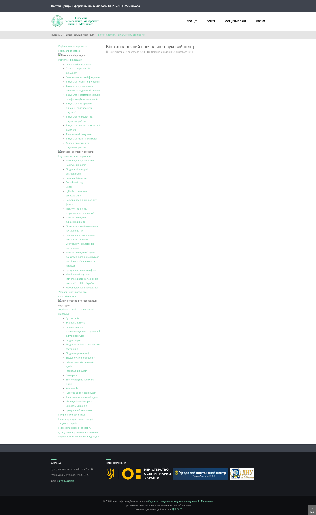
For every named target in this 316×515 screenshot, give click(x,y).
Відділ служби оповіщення (80, 357)
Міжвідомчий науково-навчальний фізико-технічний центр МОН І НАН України (82, 279)
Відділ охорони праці (77, 353)
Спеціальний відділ (76, 406)
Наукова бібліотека (76, 178)
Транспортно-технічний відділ (82, 397)
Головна (55, 35)
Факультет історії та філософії (83, 81)
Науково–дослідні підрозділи (79, 35)
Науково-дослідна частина (80, 160)
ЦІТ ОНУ (177, 509)
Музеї (69, 186)
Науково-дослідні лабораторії (82, 287)
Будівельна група (75, 322)
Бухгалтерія (72, 318)
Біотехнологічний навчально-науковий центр (150, 46)
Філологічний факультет (79, 134)
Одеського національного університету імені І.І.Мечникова (180, 501)
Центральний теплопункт (79, 410)
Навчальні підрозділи (70, 59)
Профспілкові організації (72, 414)
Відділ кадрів (73, 340)
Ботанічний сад (74, 182)
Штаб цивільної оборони (79, 401)
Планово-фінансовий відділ (81, 392)
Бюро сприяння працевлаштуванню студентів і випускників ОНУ (83, 331)
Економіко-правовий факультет (83, 77)
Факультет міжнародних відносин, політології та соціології (79, 108)
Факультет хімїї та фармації (81, 138)
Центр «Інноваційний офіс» (81, 270)
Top (312, 512)
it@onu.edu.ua (66, 480)
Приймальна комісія (69, 50)
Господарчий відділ (76, 371)
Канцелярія (72, 388)
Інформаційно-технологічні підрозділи (79, 436)
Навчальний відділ (76, 165)
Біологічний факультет (78, 64)
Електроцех (72, 375)
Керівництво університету (72, 46)
